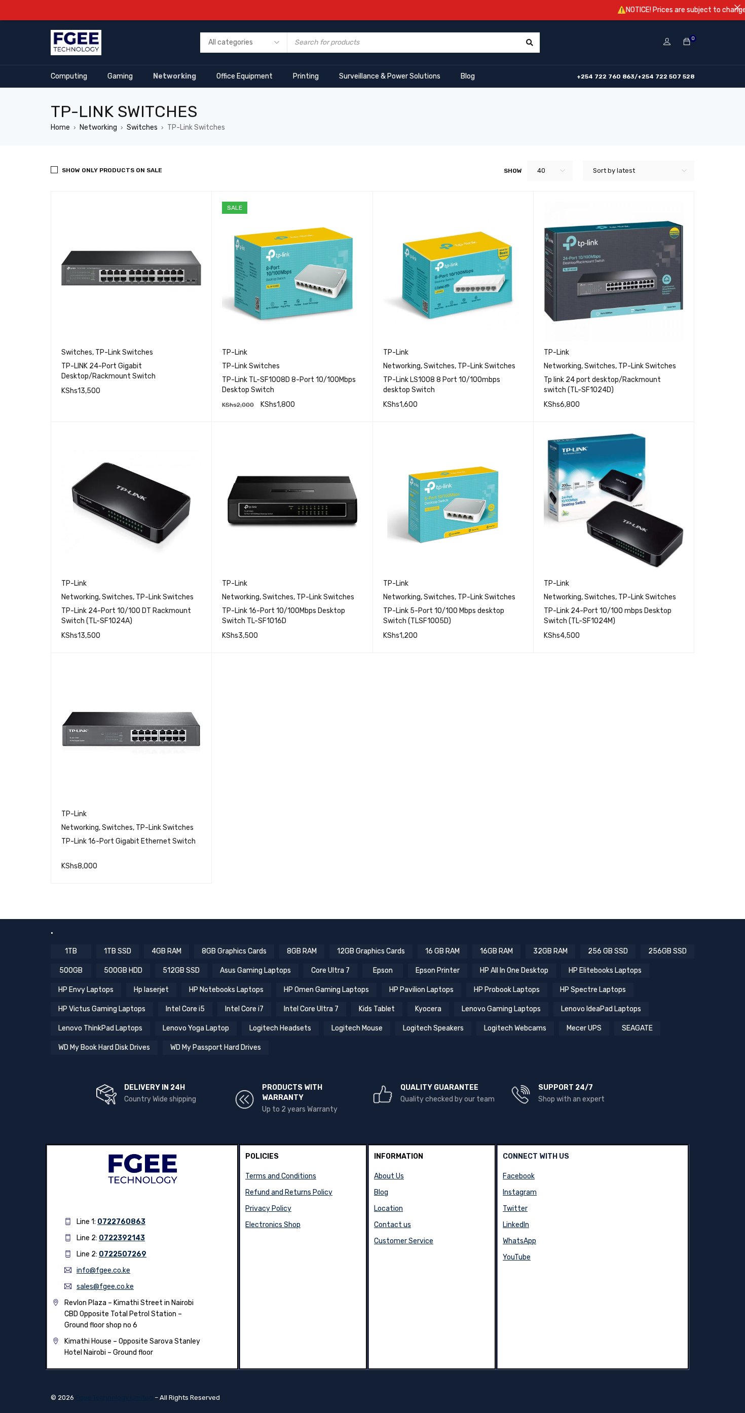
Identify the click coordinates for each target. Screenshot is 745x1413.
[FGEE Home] (76, 36)
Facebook (519, 1176)
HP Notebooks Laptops (226, 989)
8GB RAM (302, 951)
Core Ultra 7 (330, 970)
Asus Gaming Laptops (255, 970)
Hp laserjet (151, 989)
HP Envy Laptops (86, 989)
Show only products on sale (112, 170)
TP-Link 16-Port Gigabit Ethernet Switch (128, 841)
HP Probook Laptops (507, 989)
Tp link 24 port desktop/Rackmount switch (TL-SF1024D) (602, 384)
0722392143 (122, 1238)
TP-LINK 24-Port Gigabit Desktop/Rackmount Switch (108, 371)
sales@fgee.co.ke (105, 1286)
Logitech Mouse (357, 1028)
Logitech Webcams (515, 1028)
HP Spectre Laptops (593, 989)
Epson (383, 970)
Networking (174, 76)
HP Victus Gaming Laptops (101, 1009)
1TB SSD (117, 951)
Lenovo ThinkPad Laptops (100, 1028)
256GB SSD (667, 951)
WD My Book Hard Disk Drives (104, 1047)
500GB (71, 970)
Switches (142, 127)
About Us (389, 1176)
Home (60, 127)
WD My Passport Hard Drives (215, 1047)
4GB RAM (166, 951)
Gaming (120, 76)
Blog (468, 76)
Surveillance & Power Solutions (389, 76)
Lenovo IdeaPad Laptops (601, 1009)
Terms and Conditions (280, 1176)
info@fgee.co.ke (103, 1270)
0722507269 (122, 1254)
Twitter (515, 1208)
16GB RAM (496, 951)
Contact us (392, 1224)
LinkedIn (516, 1224)
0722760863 (121, 1221)
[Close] (737, 7)
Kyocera (428, 1009)
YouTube (517, 1257)
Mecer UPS (584, 1028)
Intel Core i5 (185, 1009)
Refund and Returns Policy (288, 1192)
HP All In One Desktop (514, 970)
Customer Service (403, 1241)
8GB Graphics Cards (234, 951)
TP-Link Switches (124, 352)
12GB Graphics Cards (371, 951)
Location (388, 1208)
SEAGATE (637, 1028)
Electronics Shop (273, 1224)
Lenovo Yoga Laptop (196, 1028)
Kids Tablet (377, 1009)
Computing (69, 76)
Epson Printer (438, 970)
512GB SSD (181, 970)
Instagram (520, 1192)
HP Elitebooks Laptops (605, 970)
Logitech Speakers (433, 1028)
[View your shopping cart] (686, 42)
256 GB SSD (608, 951)
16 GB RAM (442, 951)
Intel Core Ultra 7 (311, 1009)
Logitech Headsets (280, 1028)
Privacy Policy (268, 1208)
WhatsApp (519, 1241)
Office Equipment (244, 76)
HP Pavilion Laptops (421, 989)
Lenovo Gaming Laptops (501, 1009)
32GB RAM (550, 951)
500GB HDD (123, 970)
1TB (71, 951)
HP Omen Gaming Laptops (326, 989)
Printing (306, 76)
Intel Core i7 (244, 1009)
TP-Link (234, 352)
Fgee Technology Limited (114, 1397)
